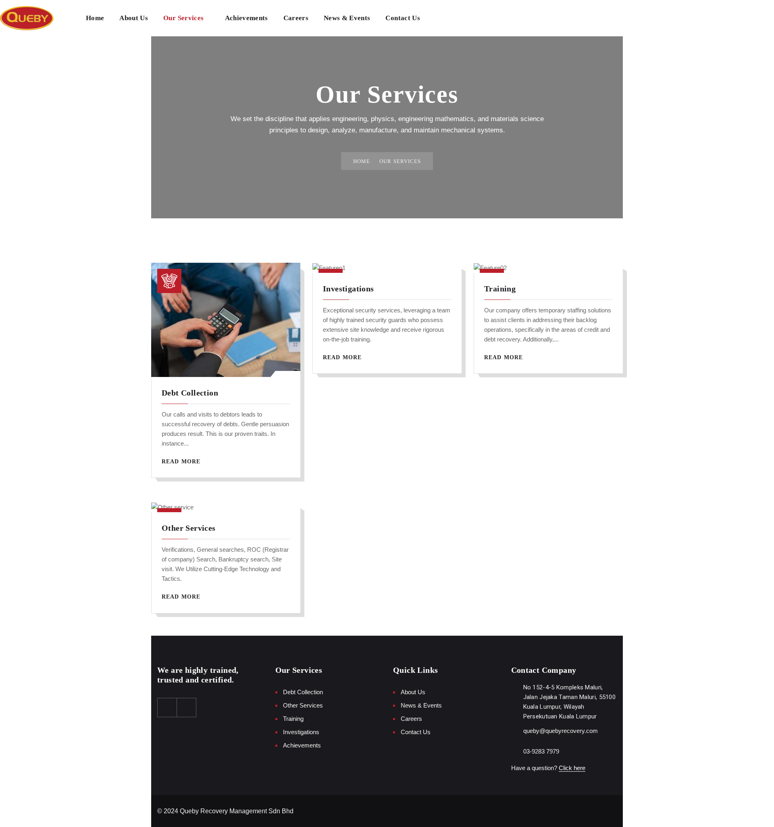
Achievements (246, 18)
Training (500, 288)
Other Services (189, 527)
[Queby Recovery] (27, 18)
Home (95, 18)
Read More (182, 462)
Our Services (183, 18)
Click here (572, 767)
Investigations (348, 288)
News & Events (347, 18)
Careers (295, 18)
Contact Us (402, 18)
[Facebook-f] (167, 707)
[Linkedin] (186, 707)
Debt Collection (190, 392)
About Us (133, 18)
